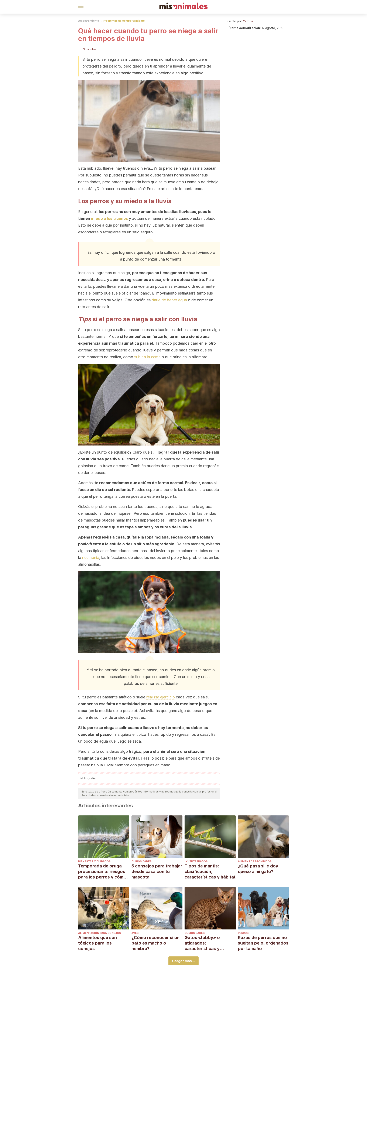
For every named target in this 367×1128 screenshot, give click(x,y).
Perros (243, 933)
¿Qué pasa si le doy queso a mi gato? (258, 868)
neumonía (90, 557)
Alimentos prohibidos (254, 861)
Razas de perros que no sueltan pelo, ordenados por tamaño (263, 943)
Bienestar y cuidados (94, 861)
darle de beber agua (169, 300)
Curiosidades (141, 861)
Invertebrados (196, 861)
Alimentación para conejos (99, 933)
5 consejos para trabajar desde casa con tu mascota (156, 871)
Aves (134, 933)
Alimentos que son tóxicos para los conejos (97, 943)
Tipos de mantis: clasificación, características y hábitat (210, 871)
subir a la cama (147, 357)
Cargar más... (183, 961)
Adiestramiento (88, 20)
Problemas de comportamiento (124, 20)
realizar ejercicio (160, 697)
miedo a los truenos (109, 218)
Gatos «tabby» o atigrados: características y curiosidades (202, 943)
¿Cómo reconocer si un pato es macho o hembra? (155, 943)
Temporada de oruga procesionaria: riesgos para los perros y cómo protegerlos (102, 871)
